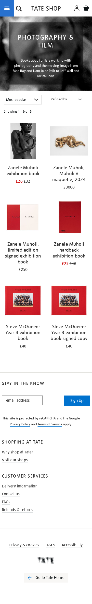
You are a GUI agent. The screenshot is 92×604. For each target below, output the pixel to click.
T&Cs (50, 545)
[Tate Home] (46, 560)
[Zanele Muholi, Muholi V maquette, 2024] (69, 141)
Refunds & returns (17, 509)
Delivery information (20, 486)
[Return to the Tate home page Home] (46, 9)
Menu (8, 8)
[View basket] (86, 8)
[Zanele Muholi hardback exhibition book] (69, 218)
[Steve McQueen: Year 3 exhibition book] (23, 300)
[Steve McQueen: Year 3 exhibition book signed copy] (69, 300)
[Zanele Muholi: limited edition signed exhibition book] (23, 218)
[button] (19, 9)
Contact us (11, 494)
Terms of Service (50, 424)
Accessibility (72, 545)
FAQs (6, 502)
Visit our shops (15, 460)
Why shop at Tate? (17, 452)
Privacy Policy (20, 424)
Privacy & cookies (24, 545)
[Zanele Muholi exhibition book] (23, 141)
